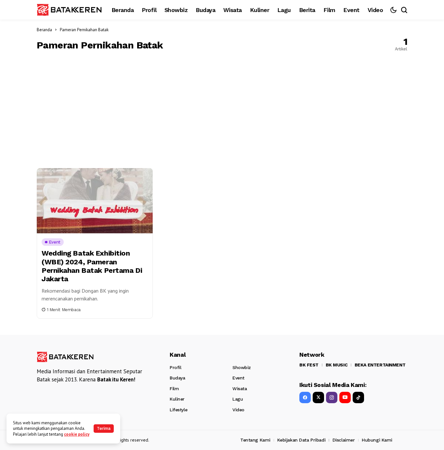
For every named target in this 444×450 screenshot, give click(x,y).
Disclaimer (344, 440)
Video (238, 409)
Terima (104, 428)
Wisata (239, 388)
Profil (175, 367)
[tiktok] (358, 397)
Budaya (177, 377)
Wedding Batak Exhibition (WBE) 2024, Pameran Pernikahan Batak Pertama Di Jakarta (92, 266)
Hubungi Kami (377, 440)
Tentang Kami (255, 440)
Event (238, 377)
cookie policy (76, 434)
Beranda (44, 30)
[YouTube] (345, 397)
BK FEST (309, 364)
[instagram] (331, 397)
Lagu (237, 399)
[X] (318, 397)
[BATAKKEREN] (69, 9)
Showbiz (241, 367)
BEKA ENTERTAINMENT (380, 364)
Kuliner (177, 399)
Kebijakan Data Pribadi (301, 440)
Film (174, 388)
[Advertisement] (222, 109)
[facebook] (305, 397)
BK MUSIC (337, 364)
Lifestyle (178, 409)
